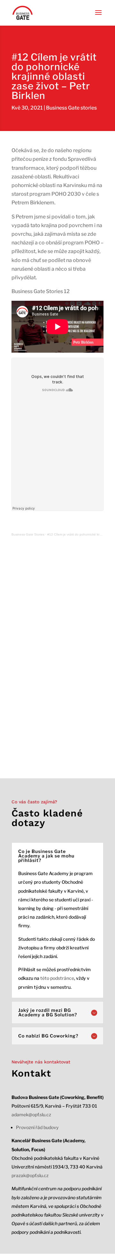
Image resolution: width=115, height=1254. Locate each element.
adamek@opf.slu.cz (31, 1114)
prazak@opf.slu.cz (30, 1175)
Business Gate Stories (28, 534)
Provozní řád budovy (37, 1127)
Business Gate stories (71, 108)
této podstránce (57, 978)
